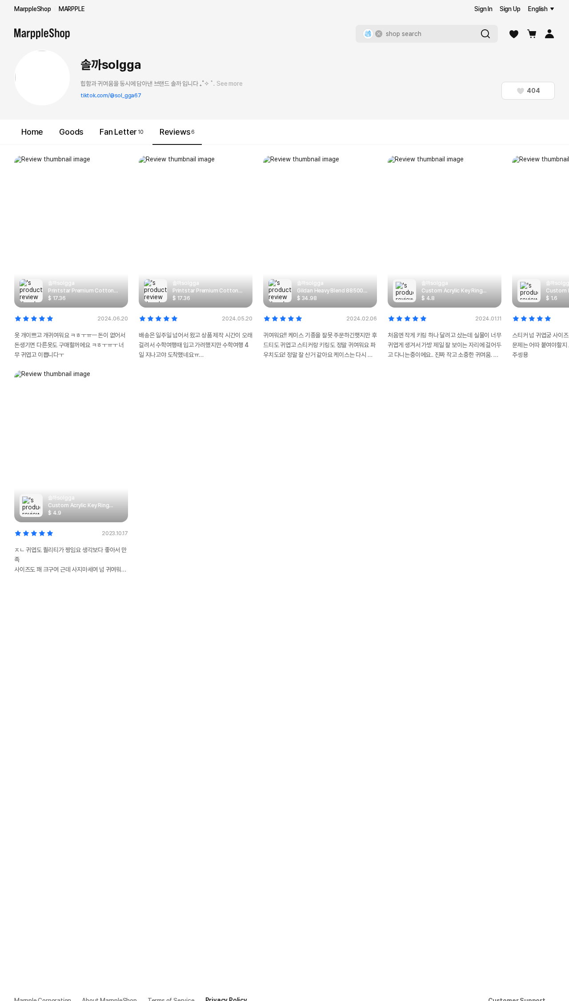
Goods (71, 131)
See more (229, 83)
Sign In (483, 8)
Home (32, 131)
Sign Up (510, 8)
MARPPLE (72, 8)
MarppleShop (32, 8)
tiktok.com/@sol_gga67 (110, 95)
